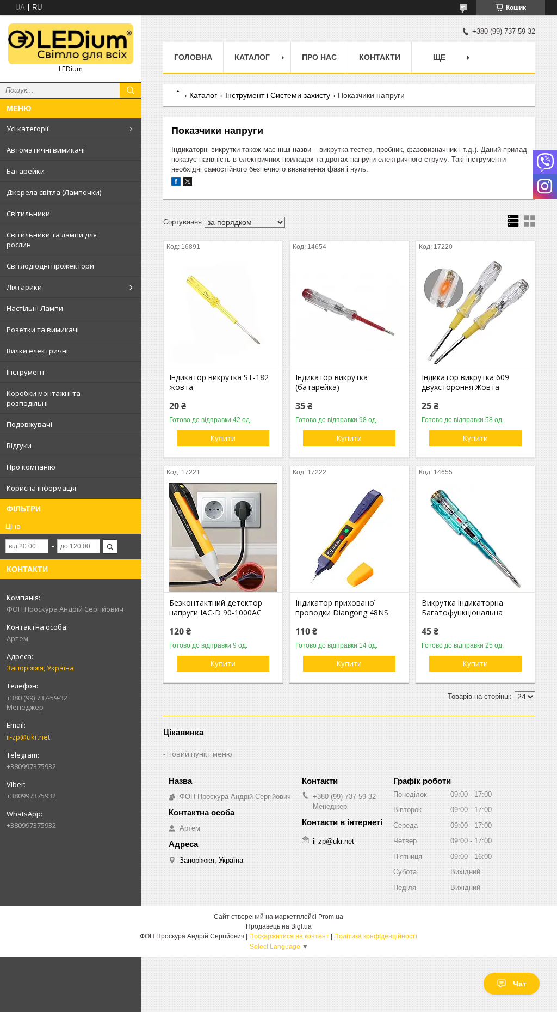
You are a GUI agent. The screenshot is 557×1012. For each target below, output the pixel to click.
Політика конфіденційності (375, 936)
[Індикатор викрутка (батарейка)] (349, 312)
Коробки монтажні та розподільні (44, 398)
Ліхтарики (24, 287)
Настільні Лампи (35, 308)
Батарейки (26, 171)
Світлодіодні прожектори (50, 266)
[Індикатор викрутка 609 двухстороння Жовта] (475, 312)
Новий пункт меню (199, 754)
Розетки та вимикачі (43, 329)
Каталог (252, 57)
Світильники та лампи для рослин (52, 239)
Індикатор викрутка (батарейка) (331, 382)
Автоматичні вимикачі (46, 150)
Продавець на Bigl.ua (279, 926)
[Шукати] (130, 90)
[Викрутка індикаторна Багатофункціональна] (475, 537)
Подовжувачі (29, 424)
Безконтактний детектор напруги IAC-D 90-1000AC (215, 608)
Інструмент (26, 372)
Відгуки (19, 445)
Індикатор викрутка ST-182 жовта (219, 382)
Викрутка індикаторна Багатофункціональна (462, 608)
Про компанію (31, 467)
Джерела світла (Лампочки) (54, 192)
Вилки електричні (37, 351)
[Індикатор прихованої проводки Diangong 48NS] (349, 537)
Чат (520, 983)
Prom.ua (330, 916)
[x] (187, 183)
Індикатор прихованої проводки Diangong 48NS (341, 608)
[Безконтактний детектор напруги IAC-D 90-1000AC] (223, 537)
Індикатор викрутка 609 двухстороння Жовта (465, 382)
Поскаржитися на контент (289, 936)
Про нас (319, 57)
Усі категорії (27, 128)
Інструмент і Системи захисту (277, 95)
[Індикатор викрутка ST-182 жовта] (223, 312)
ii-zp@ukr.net (28, 737)
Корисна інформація (41, 488)
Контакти (379, 57)
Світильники (28, 213)
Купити (223, 438)
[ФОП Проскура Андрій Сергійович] (70, 43)
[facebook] (176, 183)
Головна (193, 57)
